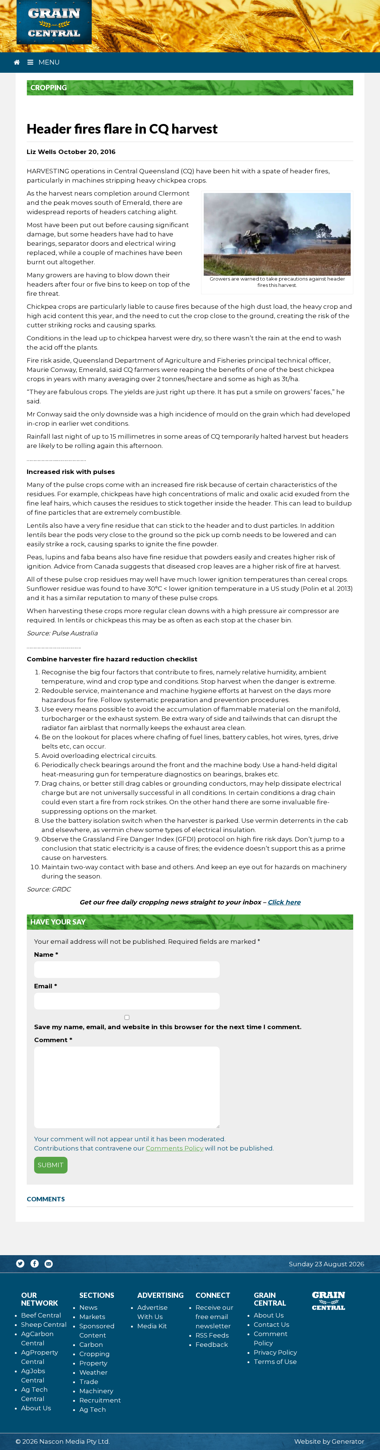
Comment (53, 1040)
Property (93, 1363)
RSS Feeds (212, 1335)
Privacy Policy (275, 1352)
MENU (48, 62)
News (88, 1307)
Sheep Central (44, 1324)
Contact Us (271, 1324)
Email (45, 986)
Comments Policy (174, 1148)
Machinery (96, 1391)
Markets (92, 1316)
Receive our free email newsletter (214, 1317)
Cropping (94, 1354)
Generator (348, 1441)
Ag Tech (92, 1409)
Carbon (91, 1344)
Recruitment (100, 1400)
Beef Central (41, 1315)
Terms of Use (275, 1361)
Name (46, 954)
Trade (88, 1381)
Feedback (212, 1344)
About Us (36, 1408)
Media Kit (152, 1326)
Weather (93, 1372)
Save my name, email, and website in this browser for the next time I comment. (167, 1027)
